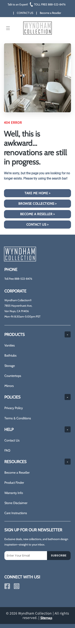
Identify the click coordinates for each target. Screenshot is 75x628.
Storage (9, 366)
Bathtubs (10, 355)
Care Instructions (15, 513)
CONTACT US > (37, 224)
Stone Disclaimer (15, 503)
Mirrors (9, 386)
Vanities (9, 345)
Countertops (12, 376)
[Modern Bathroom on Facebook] (7, 586)
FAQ (7, 450)
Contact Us (12, 440)
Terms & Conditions (17, 418)
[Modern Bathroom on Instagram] (16, 586)
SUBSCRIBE (59, 555)
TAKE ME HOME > (37, 193)
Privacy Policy (13, 408)
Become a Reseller (17, 472)
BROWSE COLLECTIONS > (37, 203)
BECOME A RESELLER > (37, 214)
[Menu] (8, 28)
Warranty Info (13, 493)
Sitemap (46, 618)
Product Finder (14, 483)
